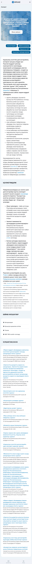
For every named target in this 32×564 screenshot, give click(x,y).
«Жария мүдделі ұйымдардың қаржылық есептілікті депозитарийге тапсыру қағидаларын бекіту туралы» (16, 351)
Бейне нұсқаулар (24, 45)
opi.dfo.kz (14, 166)
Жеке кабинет (16, 32)
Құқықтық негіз (24, 49)
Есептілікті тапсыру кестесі (21, 52)
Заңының (6, 90)
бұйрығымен (22, 291)
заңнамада (24, 194)
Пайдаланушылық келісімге (12, 279)
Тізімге (5, 275)
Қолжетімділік (11, 45)
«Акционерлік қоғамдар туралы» (13, 400)
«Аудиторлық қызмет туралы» (12, 408)
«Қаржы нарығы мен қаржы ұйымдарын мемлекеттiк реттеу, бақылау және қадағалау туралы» (15, 434)
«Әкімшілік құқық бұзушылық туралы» (15, 425)
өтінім (8, 238)
